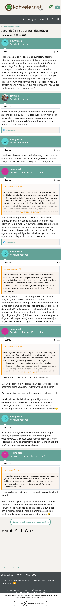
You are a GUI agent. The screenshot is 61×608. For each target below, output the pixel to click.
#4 (58, 180)
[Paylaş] (54, 52)
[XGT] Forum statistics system (30, 592)
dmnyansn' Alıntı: (11, 186)
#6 (58, 340)
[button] (7, 19)
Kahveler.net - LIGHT (12, 575)
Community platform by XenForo (30, 590)
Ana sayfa (7, 583)
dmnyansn (7, 34)
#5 (58, 262)
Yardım (51, 580)
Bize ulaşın (7, 580)
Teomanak (16, 169)
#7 (58, 427)
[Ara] (58, 19)
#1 (58, 52)
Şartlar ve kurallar (22, 580)
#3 (58, 150)
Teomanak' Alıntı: (10, 268)
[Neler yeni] (52, 19)
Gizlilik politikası (38, 580)
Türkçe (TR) (31, 575)
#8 (58, 463)
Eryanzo (14, 95)
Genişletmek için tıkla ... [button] (31, 212)
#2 (58, 106)
